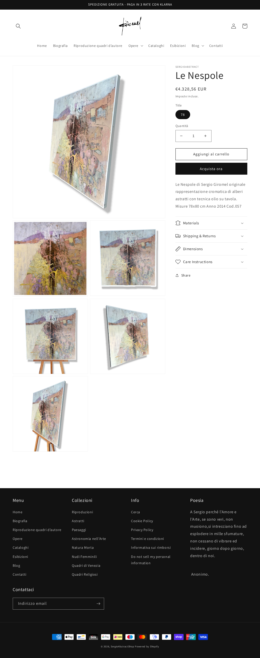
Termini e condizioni (147, 538)
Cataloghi (20, 547)
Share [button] (186, 275)
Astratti (78, 521)
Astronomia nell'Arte (89, 538)
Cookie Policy (142, 521)
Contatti (19, 574)
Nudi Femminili (84, 556)
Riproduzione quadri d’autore (37, 529)
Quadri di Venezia (86, 565)
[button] (18, 26)
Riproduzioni (82, 512)
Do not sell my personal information (151, 559)
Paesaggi (79, 529)
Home (17, 512)
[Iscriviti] (98, 604)
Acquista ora (211, 168)
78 (183, 114)
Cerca (135, 512)
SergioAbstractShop (122, 646)
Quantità (181, 126)
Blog (16, 565)
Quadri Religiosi (85, 574)
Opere (18, 538)
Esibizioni (20, 556)
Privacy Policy (142, 529)
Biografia (20, 521)
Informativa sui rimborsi (151, 547)
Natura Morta (83, 547)
